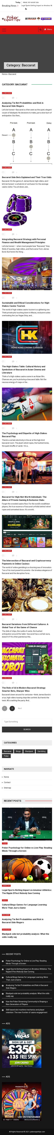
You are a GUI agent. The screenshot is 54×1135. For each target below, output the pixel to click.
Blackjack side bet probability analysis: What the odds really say (27, 994)
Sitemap (7, 788)
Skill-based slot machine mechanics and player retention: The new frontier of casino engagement (26, 1011)
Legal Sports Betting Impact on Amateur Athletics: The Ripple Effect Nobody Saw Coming (28, 970)
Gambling (41, 751)
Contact (7, 782)
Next (20, 708)
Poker (6, 756)
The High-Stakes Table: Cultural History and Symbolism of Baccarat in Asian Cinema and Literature (23, 369)
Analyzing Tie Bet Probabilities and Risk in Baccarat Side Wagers (27, 986)
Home (4, 74)
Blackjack (29, 751)
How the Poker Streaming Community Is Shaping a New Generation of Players (27, 1003)
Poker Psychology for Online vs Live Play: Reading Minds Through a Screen (26, 962)
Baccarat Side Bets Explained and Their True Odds (27, 177)
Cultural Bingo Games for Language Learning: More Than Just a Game (27, 978)
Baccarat (7, 93)
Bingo (18, 751)
